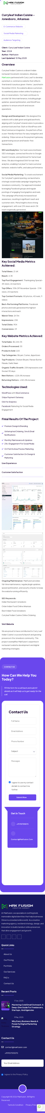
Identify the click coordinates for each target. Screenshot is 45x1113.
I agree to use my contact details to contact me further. (22, 786)
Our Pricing (9, 960)
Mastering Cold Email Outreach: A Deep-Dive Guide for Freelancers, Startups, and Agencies (28, 1007)
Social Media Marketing (13, 33)
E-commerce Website (13, 26)
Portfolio (8, 966)
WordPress (6, 393)
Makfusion (6, 77)
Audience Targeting (12, 40)
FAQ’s (6, 977)
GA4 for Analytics (9, 402)
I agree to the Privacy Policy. (16, 1074)
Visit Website (8, 624)
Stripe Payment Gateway (13, 397)
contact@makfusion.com (22, 839)
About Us (8, 954)
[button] (39, 1106)
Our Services (9, 971)
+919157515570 (11, 1053)
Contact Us (9, 983)
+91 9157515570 (22, 824)
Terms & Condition (15, 1105)
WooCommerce (22, 393)
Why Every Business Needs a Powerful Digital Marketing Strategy (25, 1024)
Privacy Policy (31, 1105)
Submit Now (21, 797)
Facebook (6, 406)
